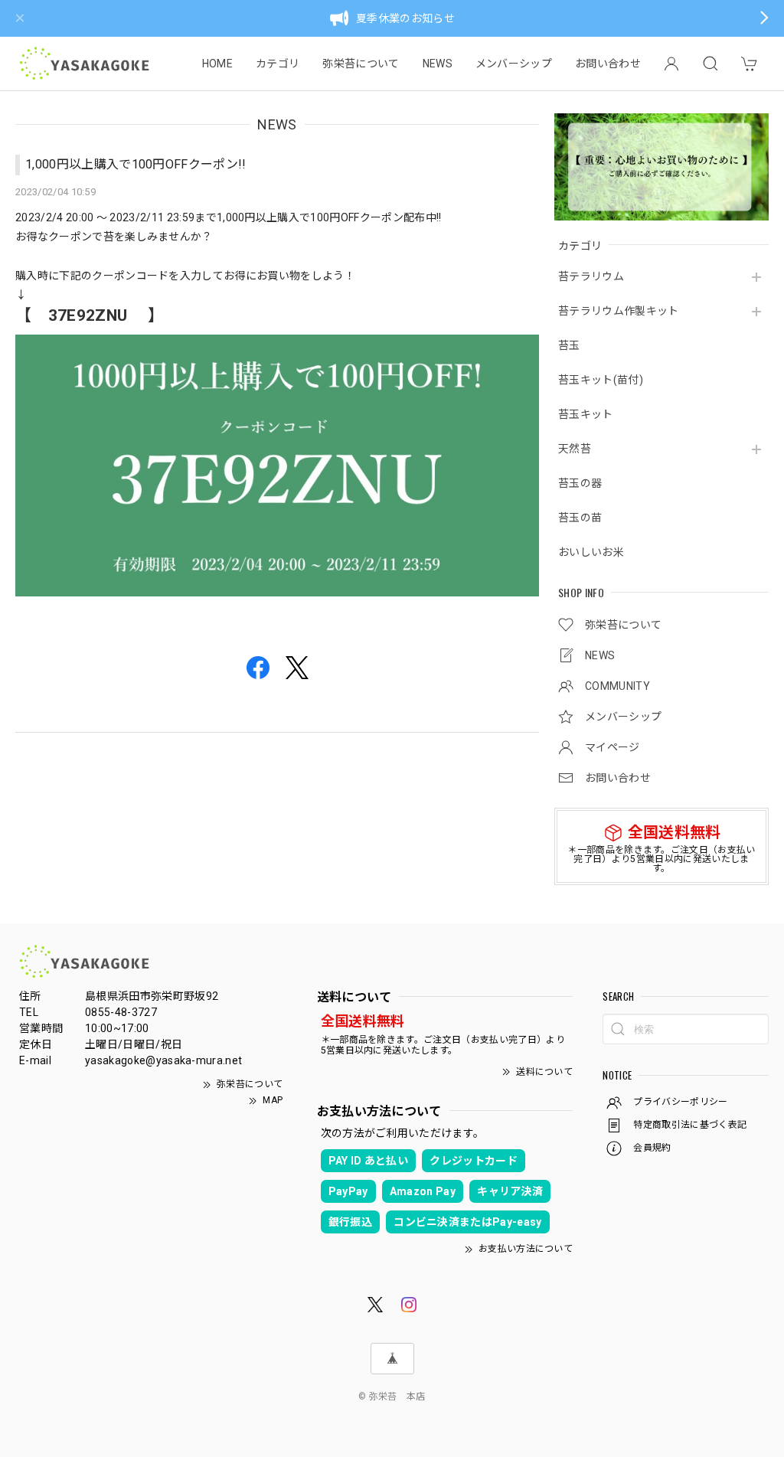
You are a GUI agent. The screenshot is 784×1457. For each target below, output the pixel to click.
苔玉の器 (580, 483)
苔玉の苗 (580, 517)
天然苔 (574, 449)
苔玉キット (585, 414)
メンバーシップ (513, 63)
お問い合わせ (608, 63)
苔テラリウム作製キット (618, 311)
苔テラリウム (591, 276)
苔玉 (569, 345)
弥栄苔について (360, 63)
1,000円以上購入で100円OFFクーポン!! (136, 164)
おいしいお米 (591, 552)
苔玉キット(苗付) (600, 380)
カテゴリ (277, 63)
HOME (217, 63)
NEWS (437, 63)
